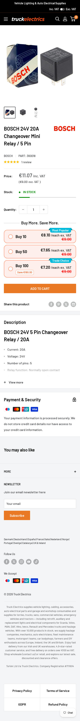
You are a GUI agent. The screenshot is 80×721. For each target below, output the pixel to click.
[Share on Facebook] (51, 304)
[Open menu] (6, 19)
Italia (47, 539)
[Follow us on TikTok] (36, 561)
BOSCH (8, 156)
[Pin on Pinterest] (58, 304)
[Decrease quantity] (23, 209)
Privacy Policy (22, 690)
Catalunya (27, 543)
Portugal (8, 543)
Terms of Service (58, 690)
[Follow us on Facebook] (6, 561)
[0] (72, 19)
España (31, 539)
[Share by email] (73, 304)
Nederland (56, 539)
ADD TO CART (40, 288)
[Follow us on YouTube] (28, 561)
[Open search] (57, 19)
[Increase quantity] (44, 209)
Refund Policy (58, 704)
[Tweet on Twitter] (66, 304)
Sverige (17, 543)
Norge (65, 539)
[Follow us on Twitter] (14, 561)
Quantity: (10, 209)
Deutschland (20, 539)
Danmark (8, 539)
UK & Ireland (39, 543)
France (40, 539)
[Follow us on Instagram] (21, 561)
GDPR (22, 704)
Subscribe (17, 515)
